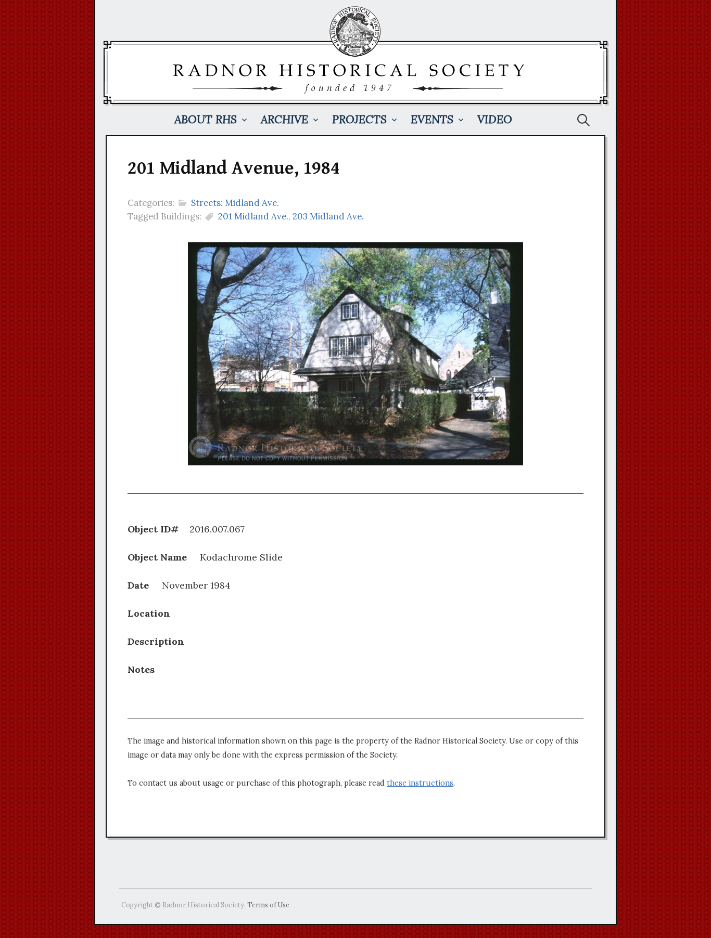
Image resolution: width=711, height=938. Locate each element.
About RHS (205, 119)
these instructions (420, 783)
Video (494, 119)
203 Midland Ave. (328, 216)
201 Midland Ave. (253, 216)
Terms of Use (268, 905)
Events (432, 119)
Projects (359, 119)
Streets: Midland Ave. (235, 203)
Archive (284, 119)
